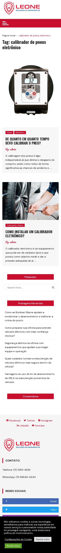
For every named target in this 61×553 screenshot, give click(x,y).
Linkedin (24, 425)
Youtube (39, 425)
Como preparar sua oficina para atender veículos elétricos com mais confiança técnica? (28, 331)
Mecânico (20, 132)
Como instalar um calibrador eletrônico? (28, 233)
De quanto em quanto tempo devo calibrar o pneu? (27, 140)
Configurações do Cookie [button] (18, 539)
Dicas (9, 132)
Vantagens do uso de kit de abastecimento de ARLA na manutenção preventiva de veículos (30, 378)
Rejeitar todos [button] (43, 539)
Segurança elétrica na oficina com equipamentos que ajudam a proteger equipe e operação (26, 347)
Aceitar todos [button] (13, 545)
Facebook (15, 420)
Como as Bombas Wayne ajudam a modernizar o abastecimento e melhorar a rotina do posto (29, 316)
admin (13, 149)
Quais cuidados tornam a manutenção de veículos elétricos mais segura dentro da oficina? (28, 362)
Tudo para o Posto (15, 225)
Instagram (47, 420)
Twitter (30, 420)
